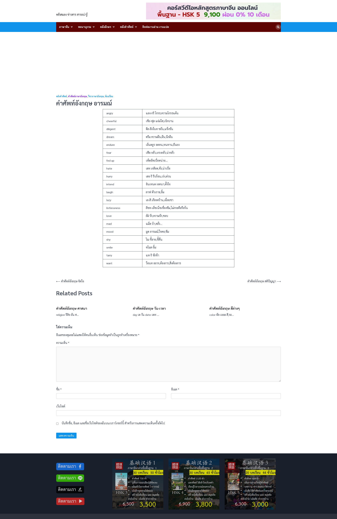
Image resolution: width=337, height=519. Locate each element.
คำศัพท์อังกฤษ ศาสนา (71, 308)
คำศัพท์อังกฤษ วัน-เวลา (149, 308)
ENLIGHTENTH (75, 9)
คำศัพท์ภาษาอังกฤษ (77, 96)
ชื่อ (59, 389)
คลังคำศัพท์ (126, 26)
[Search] (278, 27)
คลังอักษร (105, 26)
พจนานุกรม (84, 26)
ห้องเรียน (109, 96)
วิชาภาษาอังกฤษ (96, 96)
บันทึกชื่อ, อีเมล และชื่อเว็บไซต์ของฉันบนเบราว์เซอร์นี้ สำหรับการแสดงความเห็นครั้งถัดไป (113, 423)
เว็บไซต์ (60, 406)
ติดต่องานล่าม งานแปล (155, 26)
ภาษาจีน (64, 26)
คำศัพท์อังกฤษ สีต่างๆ (224, 308)
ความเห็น (62, 343)
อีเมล (175, 389)
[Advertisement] (168, 58)
